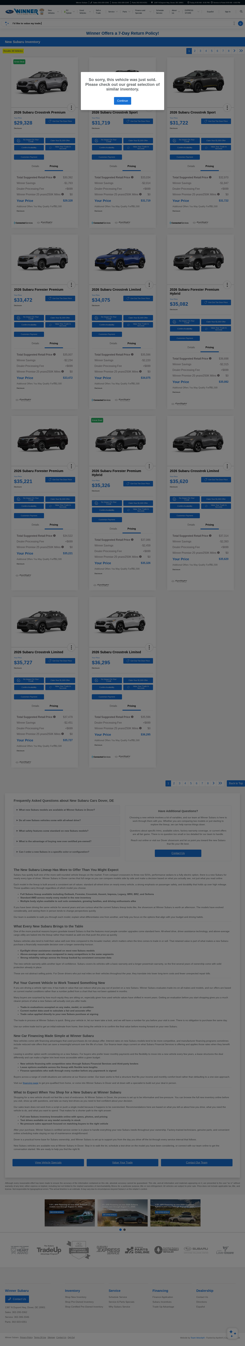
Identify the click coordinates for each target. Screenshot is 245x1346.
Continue (122, 100)
